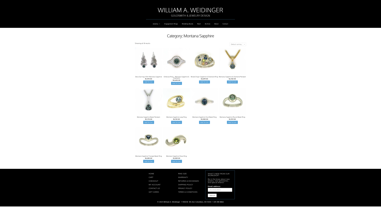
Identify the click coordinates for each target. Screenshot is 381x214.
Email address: (184, 114)
